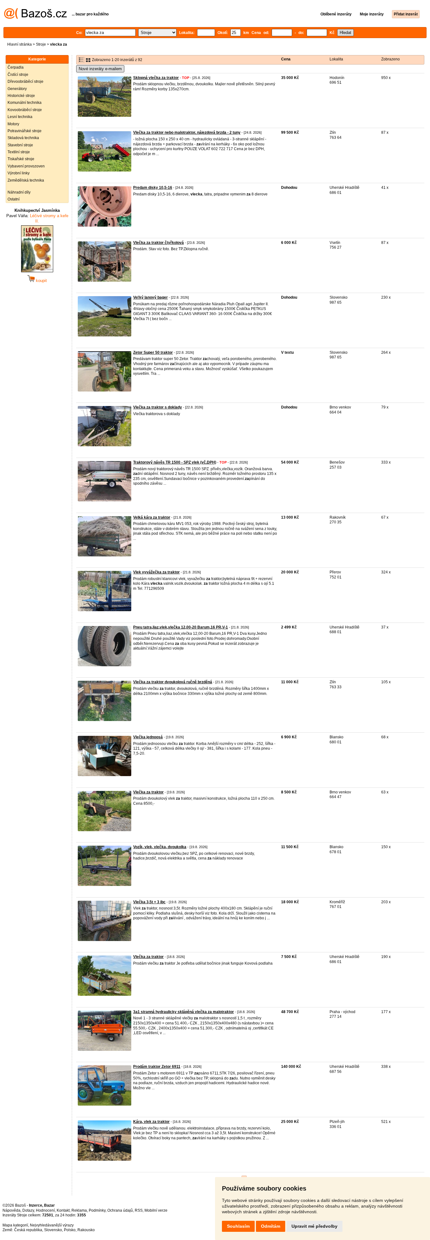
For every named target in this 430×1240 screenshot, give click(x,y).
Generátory (17, 89)
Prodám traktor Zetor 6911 (156, 1066)
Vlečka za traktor (148, 792)
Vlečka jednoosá (148, 737)
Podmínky (97, 1210)
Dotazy (28, 1210)
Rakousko (86, 1230)
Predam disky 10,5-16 (152, 187)
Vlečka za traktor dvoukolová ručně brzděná (172, 682)
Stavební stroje (20, 145)
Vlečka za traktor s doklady (157, 407)
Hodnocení (45, 1210)
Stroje (41, 44)
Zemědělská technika (26, 180)
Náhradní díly (19, 192)
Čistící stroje (18, 74)
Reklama (79, 1210)
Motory (13, 124)
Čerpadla (16, 67)
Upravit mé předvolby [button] (314, 1226)
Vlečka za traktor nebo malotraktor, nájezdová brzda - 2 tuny (186, 132)
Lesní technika (20, 117)
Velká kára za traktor (151, 517)
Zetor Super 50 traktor (153, 352)
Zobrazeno (390, 59)
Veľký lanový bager (150, 297)
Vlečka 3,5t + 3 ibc (149, 902)
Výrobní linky (19, 173)
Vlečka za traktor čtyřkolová (158, 242)
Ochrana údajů (120, 1210)
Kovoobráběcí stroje (25, 110)
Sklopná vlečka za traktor (156, 78)
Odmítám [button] (270, 1226)
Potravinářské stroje (25, 131)
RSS (139, 1210)
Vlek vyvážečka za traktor (156, 572)
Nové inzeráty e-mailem (100, 68)
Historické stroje (21, 95)
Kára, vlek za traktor (151, 1121)
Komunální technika (25, 102)
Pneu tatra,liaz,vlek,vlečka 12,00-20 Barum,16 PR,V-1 (180, 627)
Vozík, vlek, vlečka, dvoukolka (159, 847)
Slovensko (53, 1230)
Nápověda (11, 1210)
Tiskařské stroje (21, 159)
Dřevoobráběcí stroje (25, 81)
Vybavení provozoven (26, 166)
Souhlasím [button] (238, 1226)
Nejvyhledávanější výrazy (52, 1225)
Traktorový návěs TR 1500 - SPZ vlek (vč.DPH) (174, 462)
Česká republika (28, 1230)
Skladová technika (23, 138)
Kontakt (63, 1210)
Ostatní (14, 199)
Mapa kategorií (15, 1225)
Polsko (70, 1230)
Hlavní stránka (19, 44)
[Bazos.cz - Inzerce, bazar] (35, 17)
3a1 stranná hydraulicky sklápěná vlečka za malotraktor (183, 1012)
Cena (286, 59)
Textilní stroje (19, 152)
